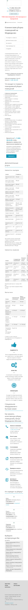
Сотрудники (8, 48)
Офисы (15, 583)
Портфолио (16, 585)
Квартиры (7, 583)
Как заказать (9, 43)
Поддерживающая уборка (11, 22)
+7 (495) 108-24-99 (14, 80)
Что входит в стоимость (11, 37)
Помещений (19, 22)
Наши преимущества (10, 46)
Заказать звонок (13, 13)
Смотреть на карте (9, 603)
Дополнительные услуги (11, 40)
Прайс (6, 585)
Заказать (11, 156)
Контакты (7, 587)
